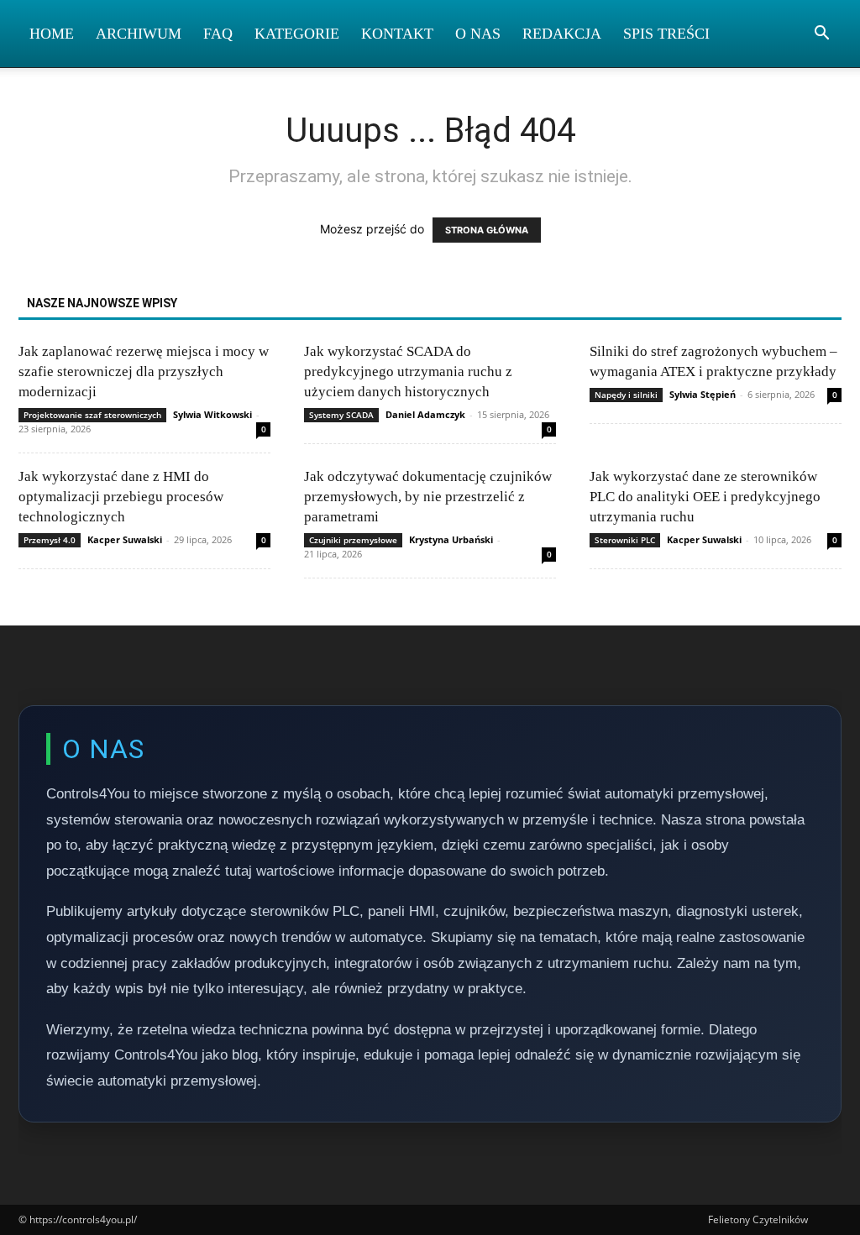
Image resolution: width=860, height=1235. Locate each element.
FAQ (218, 33)
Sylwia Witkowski (212, 414)
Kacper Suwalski (124, 539)
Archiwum (138, 33)
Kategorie (296, 33)
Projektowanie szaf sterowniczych (92, 415)
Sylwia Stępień (702, 394)
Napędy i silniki (626, 394)
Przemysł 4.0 (50, 540)
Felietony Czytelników (758, 1219)
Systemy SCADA (341, 415)
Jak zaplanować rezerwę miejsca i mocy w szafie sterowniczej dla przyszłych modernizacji (143, 371)
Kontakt (397, 33)
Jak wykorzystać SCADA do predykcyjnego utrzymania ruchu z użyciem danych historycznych (408, 371)
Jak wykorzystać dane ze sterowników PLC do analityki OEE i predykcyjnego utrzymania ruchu (705, 496)
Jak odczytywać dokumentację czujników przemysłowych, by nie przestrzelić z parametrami (428, 496)
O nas (478, 33)
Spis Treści (666, 33)
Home (51, 33)
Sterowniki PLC (625, 540)
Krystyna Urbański (451, 539)
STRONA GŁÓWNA (486, 230)
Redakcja (561, 33)
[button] (821, 35)
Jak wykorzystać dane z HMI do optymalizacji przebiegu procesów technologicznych (120, 496)
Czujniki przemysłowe (353, 540)
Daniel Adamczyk (425, 414)
